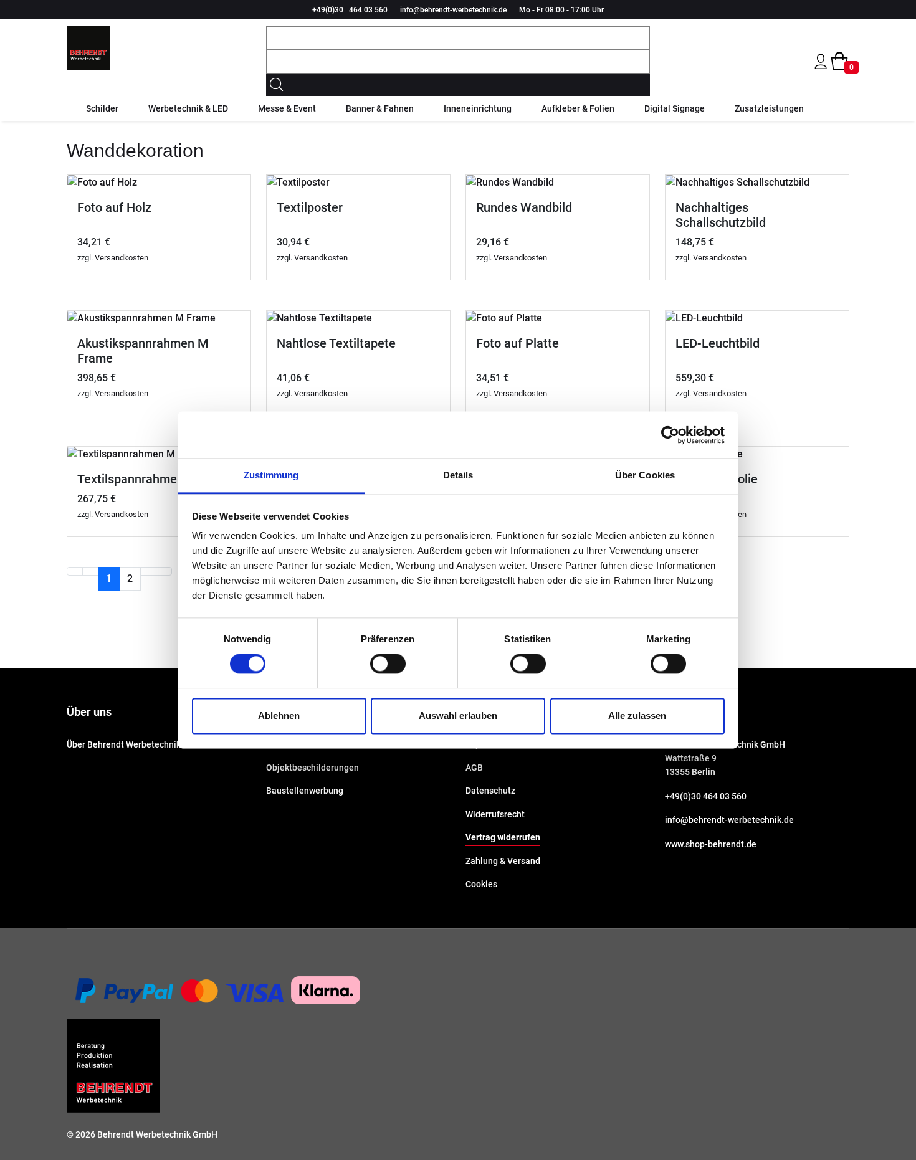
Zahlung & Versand (502, 861)
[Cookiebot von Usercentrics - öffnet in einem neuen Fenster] (670, 434)
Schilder (102, 108)
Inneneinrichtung (478, 108)
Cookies (481, 884)
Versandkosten (121, 257)
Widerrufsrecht (495, 814)
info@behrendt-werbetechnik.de (453, 10)
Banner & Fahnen (380, 108)
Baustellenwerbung (304, 791)
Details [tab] (458, 475)
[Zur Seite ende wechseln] (164, 571)
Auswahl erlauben (458, 715)
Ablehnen (279, 715)
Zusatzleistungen (769, 108)
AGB (474, 768)
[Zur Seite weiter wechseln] (148, 571)
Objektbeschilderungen (312, 768)
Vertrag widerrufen (502, 837)
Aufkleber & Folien (577, 108)
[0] (839, 61)
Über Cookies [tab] (645, 475)
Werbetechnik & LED (188, 108)
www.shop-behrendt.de (710, 844)
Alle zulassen (637, 715)
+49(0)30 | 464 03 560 (350, 10)
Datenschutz (490, 791)
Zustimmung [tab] (271, 475)
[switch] (388, 664)
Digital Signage (674, 108)
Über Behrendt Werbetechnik (124, 744)
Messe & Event (287, 108)
